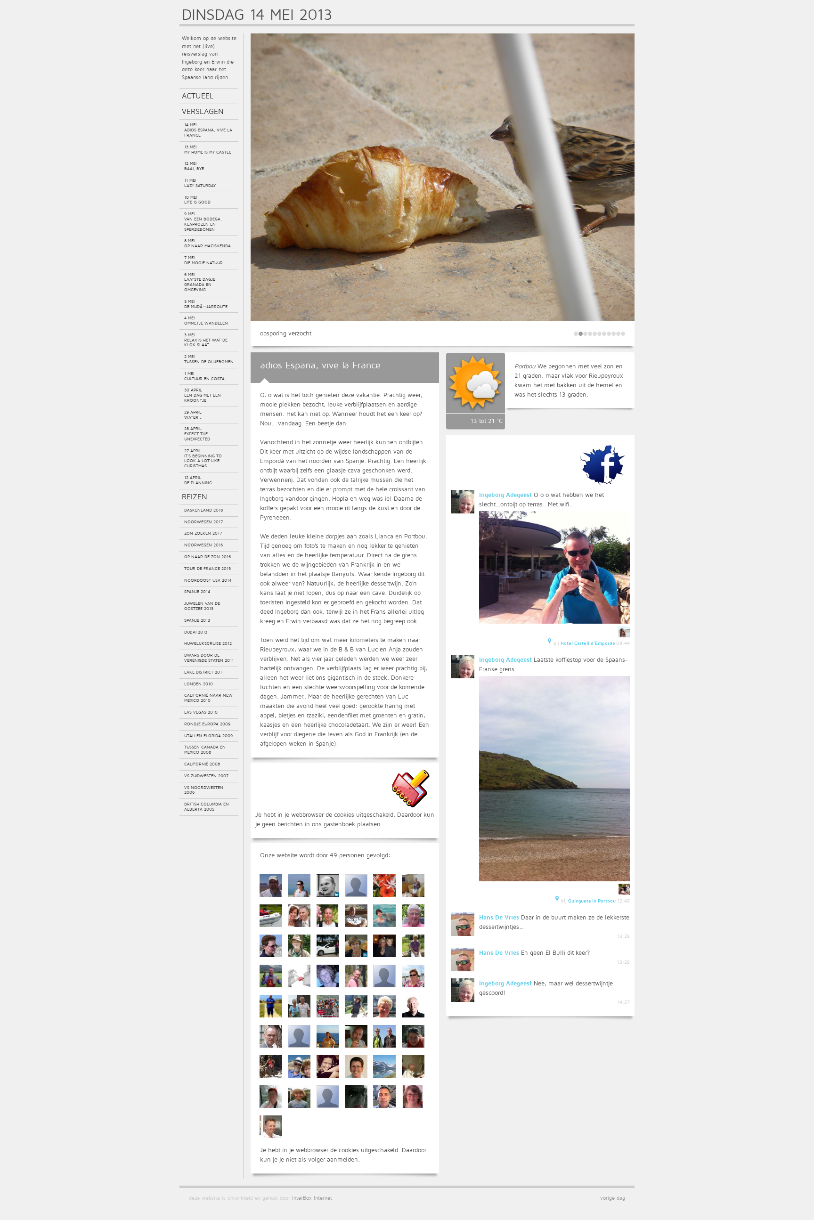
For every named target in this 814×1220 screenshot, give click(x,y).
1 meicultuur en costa (204, 376)
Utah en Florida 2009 (208, 735)
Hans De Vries (499, 917)
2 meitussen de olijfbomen (209, 359)
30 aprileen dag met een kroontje (202, 395)
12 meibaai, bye (194, 166)
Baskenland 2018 (203, 509)
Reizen (194, 496)
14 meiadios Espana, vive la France (208, 130)
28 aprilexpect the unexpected (197, 433)
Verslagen (203, 111)
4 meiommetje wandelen (206, 320)
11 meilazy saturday (200, 183)
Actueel (197, 95)
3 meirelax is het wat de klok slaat (206, 340)
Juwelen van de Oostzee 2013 (202, 606)
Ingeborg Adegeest (505, 494)
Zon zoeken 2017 (203, 533)
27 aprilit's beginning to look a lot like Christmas (203, 458)
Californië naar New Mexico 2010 (208, 697)
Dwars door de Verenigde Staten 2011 (209, 657)
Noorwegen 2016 (203, 544)
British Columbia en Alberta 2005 (206, 806)
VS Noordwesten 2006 (203, 790)
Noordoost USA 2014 (207, 580)
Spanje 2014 (197, 591)
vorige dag (612, 1198)
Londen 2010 (198, 683)
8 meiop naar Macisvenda (207, 243)
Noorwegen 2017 (203, 521)
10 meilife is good (197, 200)
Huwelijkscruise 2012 (208, 643)
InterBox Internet (312, 1198)
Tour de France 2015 (207, 568)
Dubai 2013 (195, 631)
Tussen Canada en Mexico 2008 (205, 749)
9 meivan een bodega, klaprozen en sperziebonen (203, 221)
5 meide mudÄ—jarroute (206, 304)
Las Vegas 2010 (201, 712)
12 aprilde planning (198, 480)
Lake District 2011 (204, 672)
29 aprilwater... (193, 414)
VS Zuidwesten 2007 (206, 775)
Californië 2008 (202, 763)
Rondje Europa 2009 (207, 723)
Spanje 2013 (197, 620)
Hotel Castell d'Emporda (588, 643)
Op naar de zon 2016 (207, 556)
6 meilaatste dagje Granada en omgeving (199, 282)
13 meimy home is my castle (207, 149)
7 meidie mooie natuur (203, 260)
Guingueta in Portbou (592, 900)
